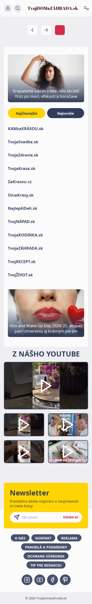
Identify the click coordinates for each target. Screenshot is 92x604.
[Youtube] (39, 579)
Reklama (69, 538)
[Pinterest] (65, 579)
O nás (20, 538)
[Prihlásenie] (8, 8)
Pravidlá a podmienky (46, 547)
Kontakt (43, 538)
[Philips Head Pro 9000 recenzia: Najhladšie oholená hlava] (68, 425)
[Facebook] (52, 579)
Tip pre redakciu (46, 565)
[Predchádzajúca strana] (32, 30)
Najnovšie (65, 113)
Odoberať (70, 517)
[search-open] (18, 8)
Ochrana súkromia (46, 556)
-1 (46, 30)
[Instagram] (27, 579)
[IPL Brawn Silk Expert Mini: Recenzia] (68, 452)
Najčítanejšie (26, 113)
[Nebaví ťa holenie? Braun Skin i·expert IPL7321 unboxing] (24, 452)
